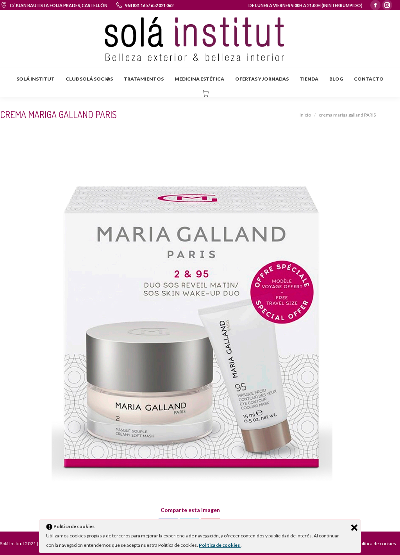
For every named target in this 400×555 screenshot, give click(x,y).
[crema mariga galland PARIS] (190, 328)
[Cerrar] (354, 527)
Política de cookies (220, 545)
